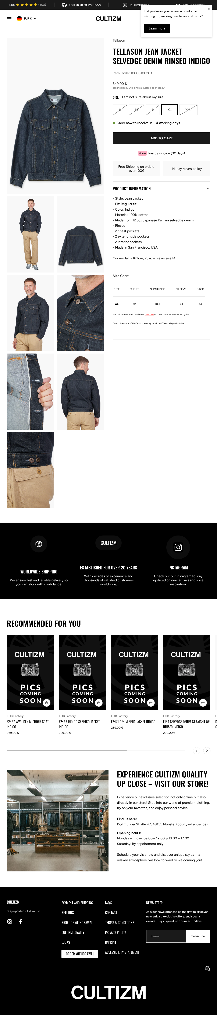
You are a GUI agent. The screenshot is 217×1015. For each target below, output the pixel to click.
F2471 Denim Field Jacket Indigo (133, 721)
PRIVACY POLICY (115, 932)
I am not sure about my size (142, 97)
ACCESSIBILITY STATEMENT (122, 952)
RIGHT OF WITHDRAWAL (77, 922)
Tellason (119, 40)
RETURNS (67, 912)
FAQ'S (108, 902)
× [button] (209, 8)
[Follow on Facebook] (20, 921)
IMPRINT (110, 942)
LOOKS (65, 942)
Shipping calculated (139, 87)
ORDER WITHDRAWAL (80, 953)
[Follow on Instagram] (10, 921)
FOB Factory (15, 716)
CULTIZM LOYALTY (72, 932)
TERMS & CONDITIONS (119, 922)
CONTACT (111, 912)
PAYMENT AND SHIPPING (77, 902)
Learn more (157, 28)
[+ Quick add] (46, 703)
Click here (149, 314)
